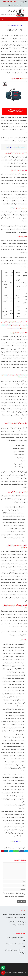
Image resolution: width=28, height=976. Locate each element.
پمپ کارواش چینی (11, 26)
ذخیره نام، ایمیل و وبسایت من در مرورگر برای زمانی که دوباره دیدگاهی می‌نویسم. (13, 894)
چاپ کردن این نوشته (15, 842)
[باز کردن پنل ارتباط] (3, 973)
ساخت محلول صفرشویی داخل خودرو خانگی (15, 950)
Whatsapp (16, 851)
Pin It (2, 851)
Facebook (21, 851)
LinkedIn (6, 851)
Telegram (11, 851)
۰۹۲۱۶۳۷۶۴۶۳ (19, 922)
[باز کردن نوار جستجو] (2, 19)
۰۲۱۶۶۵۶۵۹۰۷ (13, 2)
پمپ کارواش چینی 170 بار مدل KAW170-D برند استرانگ (14, 111)
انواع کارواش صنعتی (11, 147)
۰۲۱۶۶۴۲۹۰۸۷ (6, 2)
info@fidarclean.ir (17, 925)
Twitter (25, 851)
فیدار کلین (11, 11)
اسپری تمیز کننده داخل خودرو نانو (17, 938)
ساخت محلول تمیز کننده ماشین (18, 944)
